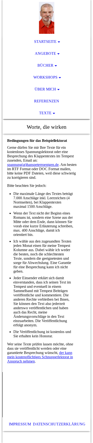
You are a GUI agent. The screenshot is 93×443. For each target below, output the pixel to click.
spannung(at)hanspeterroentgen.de (33, 165)
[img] (46, 18)
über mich (45, 89)
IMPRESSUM (20, 424)
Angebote (45, 53)
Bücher (45, 65)
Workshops (45, 77)
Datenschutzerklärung (59, 424)
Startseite (45, 42)
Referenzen (46, 101)
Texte (45, 113)
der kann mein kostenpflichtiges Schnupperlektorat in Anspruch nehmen (40, 357)
